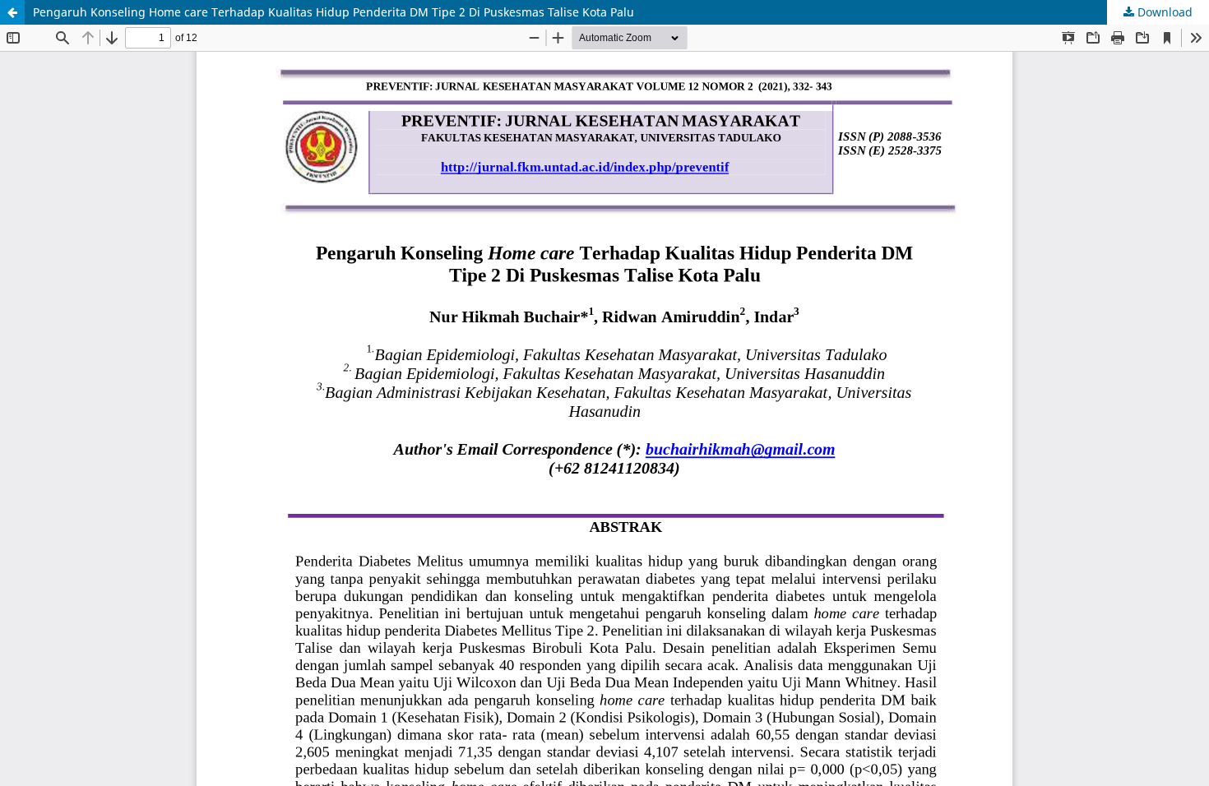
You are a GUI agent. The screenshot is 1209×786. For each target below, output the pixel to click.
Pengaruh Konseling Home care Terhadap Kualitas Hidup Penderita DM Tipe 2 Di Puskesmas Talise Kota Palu (333, 12)
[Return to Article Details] (12, 12)
